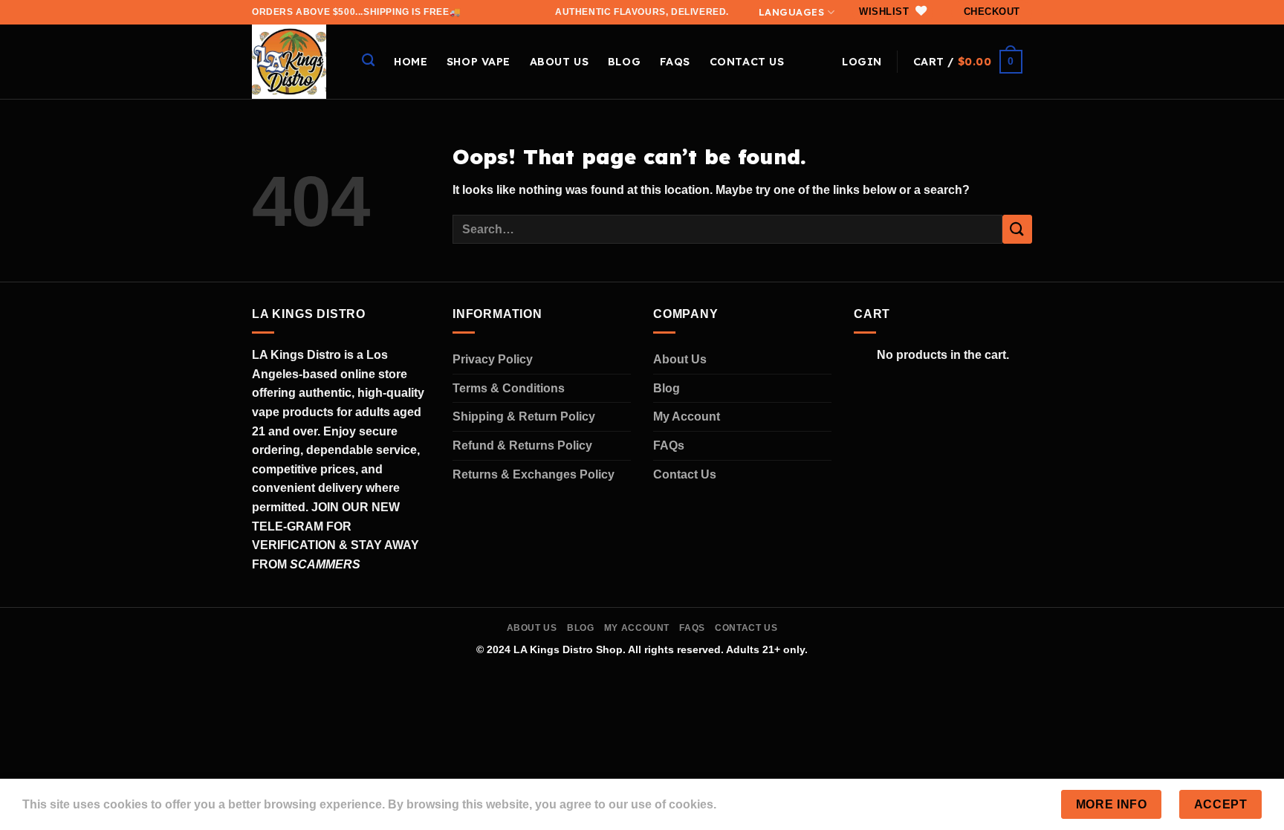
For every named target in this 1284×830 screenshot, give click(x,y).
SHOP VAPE (478, 61)
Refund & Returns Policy (522, 445)
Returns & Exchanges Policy (534, 474)
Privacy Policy (493, 359)
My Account (686, 416)
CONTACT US (747, 61)
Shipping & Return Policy (524, 416)
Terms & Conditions (509, 388)
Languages (792, 12)
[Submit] (1017, 229)
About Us (680, 359)
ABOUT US (559, 61)
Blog (624, 61)
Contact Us (684, 474)
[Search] (368, 60)
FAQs (675, 61)
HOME (410, 61)
